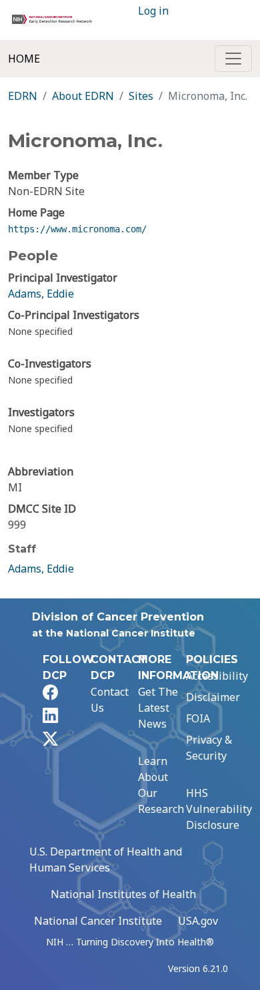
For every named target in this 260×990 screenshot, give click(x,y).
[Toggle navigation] (233, 58)
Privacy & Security (209, 747)
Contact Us (110, 699)
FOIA (198, 718)
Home (24, 58)
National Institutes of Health (123, 894)
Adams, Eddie (41, 293)
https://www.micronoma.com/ (77, 229)
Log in (153, 10)
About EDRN (83, 96)
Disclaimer (213, 697)
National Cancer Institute (98, 920)
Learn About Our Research (161, 785)
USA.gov (198, 920)
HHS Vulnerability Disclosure (219, 809)
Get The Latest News (158, 707)
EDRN (22, 96)
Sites (141, 96)
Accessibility (217, 675)
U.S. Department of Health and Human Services (105, 859)
